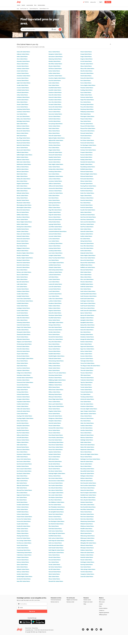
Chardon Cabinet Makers (23, 329)
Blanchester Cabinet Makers (23, 202)
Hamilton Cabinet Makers (55, 109)
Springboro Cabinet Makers (86, 317)
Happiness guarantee (104, 612)
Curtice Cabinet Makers (22, 413)
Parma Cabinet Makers (85, 83)
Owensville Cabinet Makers (86, 73)
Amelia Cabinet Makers (22, 71)
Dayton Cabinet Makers (22, 428)
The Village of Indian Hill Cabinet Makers (90, 365)
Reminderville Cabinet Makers (87, 162)
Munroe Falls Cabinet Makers (56, 449)
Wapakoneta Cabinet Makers (87, 449)
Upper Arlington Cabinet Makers (88, 411)
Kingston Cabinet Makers (55, 212)
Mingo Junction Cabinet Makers (56, 406)
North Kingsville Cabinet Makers (56, 540)
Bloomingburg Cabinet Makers (24, 205)
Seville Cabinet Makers (85, 250)
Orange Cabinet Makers (86, 54)
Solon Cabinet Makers (85, 289)
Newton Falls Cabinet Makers (56, 514)
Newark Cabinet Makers (54, 468)
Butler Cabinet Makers (22, 279)
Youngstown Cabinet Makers (87, 574)
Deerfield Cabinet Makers (23, 430)
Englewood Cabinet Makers (23, 495)
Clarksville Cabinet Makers (23, 351)
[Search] (60, 29)
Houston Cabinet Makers (54, 162)
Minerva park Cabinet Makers (56, 404)
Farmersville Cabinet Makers (24, 521)
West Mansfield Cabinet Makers (88, 507)
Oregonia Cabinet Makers (86, 59)
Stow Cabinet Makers (85, 332)
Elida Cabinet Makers (22, 488)
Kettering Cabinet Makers (55, 202)
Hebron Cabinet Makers (54, 131)
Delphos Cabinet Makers (22, 442)
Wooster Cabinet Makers (86, 559)
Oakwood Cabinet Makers (55, 571)
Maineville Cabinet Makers (55, 313)
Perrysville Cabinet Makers (86, 107)
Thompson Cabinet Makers (86, 368)
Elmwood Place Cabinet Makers (24, 490)
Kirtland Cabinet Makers (54, 222)
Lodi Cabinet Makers (53, 277)
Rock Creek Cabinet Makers (87, 188)
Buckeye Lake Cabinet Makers (24, 272)
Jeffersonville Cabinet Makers (56, 186)
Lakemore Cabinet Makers (55, 229)
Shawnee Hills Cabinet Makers (87, 262)
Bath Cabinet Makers (22, 135)
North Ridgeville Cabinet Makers (56, 550)
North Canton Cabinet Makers (56, 531)
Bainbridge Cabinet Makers (23, 121)
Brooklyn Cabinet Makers (23, 255)
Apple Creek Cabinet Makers (23, 83)
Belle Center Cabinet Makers (23, 162)
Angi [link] (18, 8)
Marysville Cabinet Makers (55, 341)
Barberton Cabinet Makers (23, 128)
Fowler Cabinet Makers (22, 545)
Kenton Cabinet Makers (54, 200)
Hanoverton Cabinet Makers (55, 114)
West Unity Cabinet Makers (86, 519)
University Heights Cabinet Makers (88, 408)
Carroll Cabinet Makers (22, 313)
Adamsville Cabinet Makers (23, 51)
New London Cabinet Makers (55, 495)
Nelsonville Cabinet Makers (55, 461)
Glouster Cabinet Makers (54, 66)
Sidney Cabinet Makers (85, 277)
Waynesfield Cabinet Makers (87, 471)
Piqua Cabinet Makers (85, 121)
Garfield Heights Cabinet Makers (24, 576)
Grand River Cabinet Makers (55, 75)
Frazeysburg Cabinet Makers (24, 550)
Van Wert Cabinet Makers (86, 428)
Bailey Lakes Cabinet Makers (24, 119)
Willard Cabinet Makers (86, 533)
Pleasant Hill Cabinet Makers (87, 126)
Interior (18, 5)
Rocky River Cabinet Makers (87, 193)
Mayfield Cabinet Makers (54, 353)
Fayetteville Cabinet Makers (23, 526)
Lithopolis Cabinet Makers (55, 267)
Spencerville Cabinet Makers (87, 315)
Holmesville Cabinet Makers (55, 152)
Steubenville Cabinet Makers (87, 327)
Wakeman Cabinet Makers (86, 437)
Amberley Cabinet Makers (23, 68)
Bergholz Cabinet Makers (23, 183)
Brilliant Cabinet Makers (22, 250)
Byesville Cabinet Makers (23, 281)
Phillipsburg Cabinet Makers (87, 111)
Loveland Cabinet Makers (55, 289)
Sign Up (108, 2)
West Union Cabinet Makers (87, 516)
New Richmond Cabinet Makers (56, 509)
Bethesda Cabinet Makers (23, 193)
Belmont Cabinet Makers (23, 171)
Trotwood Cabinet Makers (86, 392)
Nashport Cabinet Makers (55, 454)
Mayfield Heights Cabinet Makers (56, 356)
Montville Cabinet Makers (55, 423)
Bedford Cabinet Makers (22, 152)
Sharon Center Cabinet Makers (87, 258)
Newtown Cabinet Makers (55, 516)
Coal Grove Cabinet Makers (23, 368)
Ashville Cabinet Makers (22, 99)
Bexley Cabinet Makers (22, 198)
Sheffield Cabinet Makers (86, 265)
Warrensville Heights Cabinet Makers (89, 454)
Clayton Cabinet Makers (22, 353)
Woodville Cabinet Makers (86, 557)
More (35, 5)
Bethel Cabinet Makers (22, 190)
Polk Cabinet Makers (85, 138)
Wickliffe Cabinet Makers (86, 528)
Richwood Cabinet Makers (86, 176)
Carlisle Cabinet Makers (22, 310)
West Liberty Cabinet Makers (87, 504)
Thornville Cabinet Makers (86, 370)
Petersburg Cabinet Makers (86, 109)
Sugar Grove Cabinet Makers (87, 349)
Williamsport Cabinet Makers (87, 538)
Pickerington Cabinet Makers (87, 116)
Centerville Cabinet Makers (23, 325)
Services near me (55, 602)
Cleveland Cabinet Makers (23, 356)
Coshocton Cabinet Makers (23, 397)
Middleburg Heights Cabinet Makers (57, 380)
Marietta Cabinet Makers (54, 332)
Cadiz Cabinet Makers (22, 284)
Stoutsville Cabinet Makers (86, 329)
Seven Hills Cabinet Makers (87, 246)
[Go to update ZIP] (52, 29)
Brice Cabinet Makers (22, 246)
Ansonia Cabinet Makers (22, 78)
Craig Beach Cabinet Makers (23, 401)
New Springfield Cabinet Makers (56, 512)
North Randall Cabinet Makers (56, 547)
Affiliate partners (103, 614)
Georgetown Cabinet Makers (55, 54)
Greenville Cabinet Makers (55, 95)
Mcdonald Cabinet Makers (55, 358)
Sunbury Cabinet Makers (86, 353)
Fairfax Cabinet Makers (22, 509)
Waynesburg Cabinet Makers (87, 468)
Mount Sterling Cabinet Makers (56, 442)
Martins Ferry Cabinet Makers (56, 339)
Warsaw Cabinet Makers (86, 456)
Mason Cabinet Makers (54, 344)
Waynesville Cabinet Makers (87, 473)
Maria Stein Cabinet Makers (55, 327)
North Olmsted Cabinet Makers (56, 545)
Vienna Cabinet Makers (85, 432)
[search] (60, 29)
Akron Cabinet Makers (22, 59)
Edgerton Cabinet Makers (23, 478)
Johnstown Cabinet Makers (55, 190)
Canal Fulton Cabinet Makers (24, 298)
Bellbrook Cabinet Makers (23, 159)
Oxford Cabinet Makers (85, 75)
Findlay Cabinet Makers (22, 531)
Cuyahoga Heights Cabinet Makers (25, 418)
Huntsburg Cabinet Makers (55, 171)
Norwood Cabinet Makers (55, 559)
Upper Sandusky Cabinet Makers (88, 413)
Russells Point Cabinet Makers (87, 210)
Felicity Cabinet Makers (22, 528)
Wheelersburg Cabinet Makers (87, 521)
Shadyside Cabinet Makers (86, 253)
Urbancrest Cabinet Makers (87, 418)
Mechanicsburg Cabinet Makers (56, 361)
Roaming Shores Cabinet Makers (88, 186)
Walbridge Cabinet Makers (86, 440)
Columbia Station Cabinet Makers (25, 377)
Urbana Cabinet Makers (86, 416)
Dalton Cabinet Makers (22, 420)
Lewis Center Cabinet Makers (55, 253)
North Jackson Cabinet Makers (56, 538)
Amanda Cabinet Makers (23, 66)
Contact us (101, 610)
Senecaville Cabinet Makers (87, 243)
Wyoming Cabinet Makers (86, 564)
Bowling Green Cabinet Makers (24, 226)
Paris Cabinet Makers (85, 80)
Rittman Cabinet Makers (86, 181)
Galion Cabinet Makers (22, 567)
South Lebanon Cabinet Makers (87, 303)
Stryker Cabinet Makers (86, 344)
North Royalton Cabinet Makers (56, 552)
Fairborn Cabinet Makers (23, 507)
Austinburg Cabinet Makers (23, 109)
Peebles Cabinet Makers (86, 95)
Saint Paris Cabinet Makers (86, 226)
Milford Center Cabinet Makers (56, 389)
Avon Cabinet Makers (22, 114)
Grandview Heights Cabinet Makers (57, 78)
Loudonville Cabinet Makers (55, 284)
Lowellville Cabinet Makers (55, 293)
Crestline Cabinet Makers (23, 404)
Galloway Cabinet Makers (23, 571)
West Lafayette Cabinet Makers (88, 500)
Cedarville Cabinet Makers (23, 317)
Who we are (101, 602)
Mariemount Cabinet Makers (55, 329)
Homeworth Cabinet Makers (55, 154)
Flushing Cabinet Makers (23, 535)
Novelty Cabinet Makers (54, 564)
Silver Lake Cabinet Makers (87, 279)
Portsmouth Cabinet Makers (87, 143)
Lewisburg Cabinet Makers (55, 250)
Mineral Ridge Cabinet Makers (56, 399)
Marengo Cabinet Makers (55, 325)
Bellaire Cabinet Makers (22, 157)
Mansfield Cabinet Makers (55, 317)
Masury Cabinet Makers (54, 349)
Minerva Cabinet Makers (54, 401)
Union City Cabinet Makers (86, 404)
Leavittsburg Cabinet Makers (55, 243)
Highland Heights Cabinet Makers (57, 138)
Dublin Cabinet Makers (22, 456)
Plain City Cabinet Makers (86, 123)
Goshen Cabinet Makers (54, 71)
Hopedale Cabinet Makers (55, 157)
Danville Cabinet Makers (23, 423)
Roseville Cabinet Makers (86, 200)
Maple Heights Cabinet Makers (56, 322)
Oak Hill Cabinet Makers (54, 569)
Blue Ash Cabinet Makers (23, 212)
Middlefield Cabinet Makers (55, 382)
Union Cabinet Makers (85, 401)
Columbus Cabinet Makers (23, 380)
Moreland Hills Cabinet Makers (56, 428)
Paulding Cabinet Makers (86, 90)
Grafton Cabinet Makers (54, 73)
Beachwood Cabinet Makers (23, 143)
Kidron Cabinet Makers (54, 205)
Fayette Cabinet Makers (22, 524)
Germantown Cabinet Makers (56, 56)
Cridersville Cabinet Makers (23, 408)
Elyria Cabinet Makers (22, 492)
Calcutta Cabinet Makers (23, 289)
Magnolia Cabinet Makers (55, 310)
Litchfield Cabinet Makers (55, 265)
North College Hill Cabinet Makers (57, 533)
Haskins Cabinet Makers (54, 126)
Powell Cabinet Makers (85, 147)
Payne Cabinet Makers (85, 92)
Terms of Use (28, 628)
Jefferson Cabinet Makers (55, 183)
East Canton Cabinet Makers (23, 461)
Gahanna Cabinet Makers (23, 562)
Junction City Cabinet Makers (56, 193)
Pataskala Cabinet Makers (86, 87)
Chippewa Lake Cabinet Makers (24, 341)
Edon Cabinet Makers (22, 483)
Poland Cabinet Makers (86, 135)
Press (100, 606)
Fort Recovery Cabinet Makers (24, 543)
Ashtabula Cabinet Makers (23, 97)
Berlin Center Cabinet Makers (24, 188)
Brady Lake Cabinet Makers (23, 234)
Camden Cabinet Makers (22, 293)
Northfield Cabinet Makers (55, 535)
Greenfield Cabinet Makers (55, 87)
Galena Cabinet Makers (22, 564)
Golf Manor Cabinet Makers (55, 68)
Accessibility (29, 630)
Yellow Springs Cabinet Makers (87, 569)
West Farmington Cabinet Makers (88, 492)
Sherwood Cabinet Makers (86, 270)
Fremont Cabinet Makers (23, 559)
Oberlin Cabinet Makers (54, 574)
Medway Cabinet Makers (54, 365)
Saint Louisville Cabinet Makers (88, 222)
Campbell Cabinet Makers (23, 296)
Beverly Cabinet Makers (22, 195)
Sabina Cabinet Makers (85, 212)
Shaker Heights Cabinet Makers (87, 255)
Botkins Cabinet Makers (22, 224)
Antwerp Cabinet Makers (23, 80)
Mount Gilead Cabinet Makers (56, 435)
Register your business (72, 599)
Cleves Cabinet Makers (22, 361)
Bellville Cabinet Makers (22, 169)
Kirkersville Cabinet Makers (55, 219)
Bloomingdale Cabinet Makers (24, 207)
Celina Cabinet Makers (22, 320)
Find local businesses (56, 599)
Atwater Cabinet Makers (22, 104)
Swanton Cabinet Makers (86, 356)
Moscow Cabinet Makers (54, 432)
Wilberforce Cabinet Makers (87, 531)
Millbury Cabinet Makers (54, 392)
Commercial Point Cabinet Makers (25, 382)
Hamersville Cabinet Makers (55, 107)
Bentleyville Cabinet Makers (23, 178)
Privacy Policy (35, 628)
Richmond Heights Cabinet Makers (88, 174)
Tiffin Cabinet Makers (85, 375)
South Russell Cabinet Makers (87, 305)
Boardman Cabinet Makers (23, 217)
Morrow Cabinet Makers (54, 430)
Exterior (23, 5)
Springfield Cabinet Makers (86, 322)
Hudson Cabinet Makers (54, 166)
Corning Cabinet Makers (22, 392)
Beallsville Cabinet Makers (23, 145)
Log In (100, 2)
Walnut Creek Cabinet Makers (87, 444)
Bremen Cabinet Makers (22, 241)
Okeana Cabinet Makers (54, 579)
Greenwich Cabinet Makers (55, 97)
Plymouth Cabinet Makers (86, 133)
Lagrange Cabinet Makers (55, 224)
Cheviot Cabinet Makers (22, 337)
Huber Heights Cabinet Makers (56, 164)
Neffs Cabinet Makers (54, 459)
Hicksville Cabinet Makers (55, 135)
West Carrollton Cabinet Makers (88, 485)
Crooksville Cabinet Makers (23, 411)
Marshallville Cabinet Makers (56, 337)
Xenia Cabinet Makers (85, 567)
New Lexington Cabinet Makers (56, 492)
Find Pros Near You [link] (24, 8)
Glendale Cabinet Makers (55, 61)
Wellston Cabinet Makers (86, 478)
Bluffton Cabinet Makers (22, 214)
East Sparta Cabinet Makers (23, 473)
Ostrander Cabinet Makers (86, 63)
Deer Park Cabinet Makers (23, 432)
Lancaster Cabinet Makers (55, 236)
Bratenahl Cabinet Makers (23, 236)
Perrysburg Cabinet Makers (87, 104)
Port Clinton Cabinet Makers (87, 140)
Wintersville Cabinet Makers (87, 552)
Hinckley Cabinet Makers (55, 145)
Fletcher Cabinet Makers (22, 533)
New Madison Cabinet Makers (56, 497)
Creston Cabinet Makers (22, 406)
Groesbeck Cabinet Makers (55, 99)
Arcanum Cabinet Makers (23, 87)
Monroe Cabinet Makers (54, 413)
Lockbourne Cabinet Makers (55, 272)
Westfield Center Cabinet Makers (88, 495)
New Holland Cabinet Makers (55, 488)
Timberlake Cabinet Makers (87, 380)
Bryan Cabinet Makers (22, 270)
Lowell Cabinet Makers (54, 291)
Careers (101, 604)
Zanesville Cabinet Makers (86, 576)
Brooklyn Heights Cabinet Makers (25, 258)
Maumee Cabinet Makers (54, 351)
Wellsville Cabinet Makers (86, 480)
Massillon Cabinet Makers (55, 346)
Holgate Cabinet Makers (54, 150)
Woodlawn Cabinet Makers (86, 555)
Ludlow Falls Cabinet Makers (56, 298)
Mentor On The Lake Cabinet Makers (57, 373)
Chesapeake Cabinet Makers (23, 332)
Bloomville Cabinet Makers (23, 210)
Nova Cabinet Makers (54, 562)
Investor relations (103, 608)
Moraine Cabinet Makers (54, 425)
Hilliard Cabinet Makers (54, 143)
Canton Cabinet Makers (22, 305)
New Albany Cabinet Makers (55, 466)
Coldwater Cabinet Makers (23, 370)
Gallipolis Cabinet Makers (23, 569)
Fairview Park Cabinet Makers (24, 519)
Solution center (87, 599)
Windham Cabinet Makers (86, 550)
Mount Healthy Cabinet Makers (56, 437)
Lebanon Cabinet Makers (54, 246)
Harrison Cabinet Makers (54, 116)
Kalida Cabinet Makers (54, 195)
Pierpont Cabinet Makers (86, 119)
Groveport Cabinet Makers (55, 104)
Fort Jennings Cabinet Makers (24, 540)
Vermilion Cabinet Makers (86, 430)
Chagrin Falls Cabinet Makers (24, 327)
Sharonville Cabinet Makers (87, 260)
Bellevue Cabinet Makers (23, 166)
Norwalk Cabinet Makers (54, 557)
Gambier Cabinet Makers (23, 574)
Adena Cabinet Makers (22, 56)
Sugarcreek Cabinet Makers (87, 346)
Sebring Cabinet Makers (86, 241)
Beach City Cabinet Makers (23, 140)
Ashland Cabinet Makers (23, 92)
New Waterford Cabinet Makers (56, 524)
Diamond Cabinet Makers (23, 447)
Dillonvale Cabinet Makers (23, 449)
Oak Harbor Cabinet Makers (55, 567)
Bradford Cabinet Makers (23, 229)
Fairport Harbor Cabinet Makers (24, 516)
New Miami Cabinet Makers (55, 500)
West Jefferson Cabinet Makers (87, 497)
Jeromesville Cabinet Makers (56, 188)
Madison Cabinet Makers (54, 308)
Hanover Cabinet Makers (54, 111)
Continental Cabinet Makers (23, 387)
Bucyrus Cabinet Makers (22, 274)
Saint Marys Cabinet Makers (87, 224)
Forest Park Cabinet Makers (23, 538)
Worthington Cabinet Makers (87, 562)
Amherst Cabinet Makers (23, 73)
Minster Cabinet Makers (54, 408)
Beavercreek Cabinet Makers (23, 150)
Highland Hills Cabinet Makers (56, 140)
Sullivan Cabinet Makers (86, 351)
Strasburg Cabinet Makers (86, 334)
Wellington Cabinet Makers (86, 476)
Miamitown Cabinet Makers (55, 377)
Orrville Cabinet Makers (86, 61)
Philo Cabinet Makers (85, 114)
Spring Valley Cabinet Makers (87, 325)
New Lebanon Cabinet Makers (56, 490)
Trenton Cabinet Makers (86, 389)
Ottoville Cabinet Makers (86, 71)
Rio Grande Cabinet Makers (87, 178)
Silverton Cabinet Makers (86, 281)
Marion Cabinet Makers (54, 334)
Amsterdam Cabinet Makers (23, 75)
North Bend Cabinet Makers (55, 528)
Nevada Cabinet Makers (54, 464)
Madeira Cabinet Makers (54, 305)
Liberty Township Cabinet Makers (57, 258)
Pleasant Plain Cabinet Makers (87, 128)
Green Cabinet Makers (54, 85)
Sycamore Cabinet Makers (86, 358)
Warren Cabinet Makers (86, 452)
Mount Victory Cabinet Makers (56, 447)
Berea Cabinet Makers (22, 181)
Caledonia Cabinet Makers (23, 291)
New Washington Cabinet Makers (56, 521)
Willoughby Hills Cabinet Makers (88, 543)
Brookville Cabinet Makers (23, 265)
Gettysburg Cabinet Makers (55, 59)
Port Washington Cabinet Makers (88, 145)
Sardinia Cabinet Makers (86, 236)
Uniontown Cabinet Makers (86, 406)
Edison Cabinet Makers (22, 480)
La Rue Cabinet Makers (54, 238)
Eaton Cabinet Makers (22, 476)
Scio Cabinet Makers (85, 238)
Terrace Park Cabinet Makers (87, 363)
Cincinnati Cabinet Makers (23, 346)
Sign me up (32, 611)
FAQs (85, 604)
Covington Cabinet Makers (23, 399)
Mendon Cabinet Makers (54, 368)
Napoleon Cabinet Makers (55, 452)
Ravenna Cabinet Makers (86, 154)
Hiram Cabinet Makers (54, 147)
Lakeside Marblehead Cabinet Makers (58, 231)
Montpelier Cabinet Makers (55, 420)
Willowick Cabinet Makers (86, 545)
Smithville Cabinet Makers (86, 286)
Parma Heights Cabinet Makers (87, 85)
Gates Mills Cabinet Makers (23, 581)
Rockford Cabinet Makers (86, 190)
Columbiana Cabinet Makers (23, 375)
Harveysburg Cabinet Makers (56, 123)
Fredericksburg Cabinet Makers (24, 552)
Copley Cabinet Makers (22, 389)
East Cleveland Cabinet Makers (24, 464)
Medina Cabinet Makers (54, 363)
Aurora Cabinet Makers (22, 107)
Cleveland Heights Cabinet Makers (25, 358)
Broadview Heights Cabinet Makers (25, 253)
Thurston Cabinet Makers (86, 373)
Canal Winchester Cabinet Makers (25, 301)
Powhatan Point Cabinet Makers (88, 150)
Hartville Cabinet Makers (55, 121)
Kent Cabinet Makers (54, 198)
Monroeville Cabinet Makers (55, 416)
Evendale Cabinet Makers (23, 504)
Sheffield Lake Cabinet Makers (87, 267)
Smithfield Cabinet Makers (86, 284)
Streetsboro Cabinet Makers (87, 337)
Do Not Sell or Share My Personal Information (44, 630)
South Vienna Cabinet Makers (87, 308)
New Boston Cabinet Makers (55, 471)
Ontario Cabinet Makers (86, 51)
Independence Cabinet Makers (56, 176)
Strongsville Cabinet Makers (87, 339)
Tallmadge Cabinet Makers (86, 361)
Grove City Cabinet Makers (55, 102)
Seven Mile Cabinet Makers (86, 248)
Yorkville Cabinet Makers (86, 571)
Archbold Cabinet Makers (23, 90)
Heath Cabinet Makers (54, 128)
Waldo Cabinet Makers (85, 442)
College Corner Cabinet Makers (24, 373)
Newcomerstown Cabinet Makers (56, 480)
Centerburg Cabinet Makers (23, 322)
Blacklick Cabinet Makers (23, 200)
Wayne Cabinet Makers (85, 466)
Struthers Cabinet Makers (86, 341)
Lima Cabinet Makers (54, 260)
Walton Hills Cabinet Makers (87, 447)
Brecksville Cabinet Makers (23, 238)
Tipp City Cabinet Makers (86, 382)
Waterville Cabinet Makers (86, 461)
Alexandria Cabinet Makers (23, 61)
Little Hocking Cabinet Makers (56, 270)
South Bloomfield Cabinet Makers (88, 293)
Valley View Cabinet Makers (87, 423)
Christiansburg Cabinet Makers (24, 344)
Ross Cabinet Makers (85, 202)
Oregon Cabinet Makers (86, 56)
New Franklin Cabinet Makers (56, 485)
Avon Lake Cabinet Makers (23, 116)
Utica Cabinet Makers (85, 420)
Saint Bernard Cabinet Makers (87, 214)
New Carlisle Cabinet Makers (55, 478)
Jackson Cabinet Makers (54, 178)
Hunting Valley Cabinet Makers (56, 169)
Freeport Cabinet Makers (23, 557)
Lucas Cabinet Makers (54, 296)
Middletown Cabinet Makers (55, 385)
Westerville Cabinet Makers (87, 490)
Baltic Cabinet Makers (22, 123)
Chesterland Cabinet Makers (23, 334)
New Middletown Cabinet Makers (56, 502)
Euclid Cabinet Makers (22, 502)
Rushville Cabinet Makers (86, 207)
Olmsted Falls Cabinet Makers (56, 581)
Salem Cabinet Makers (85, 229)
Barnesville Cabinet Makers (23, 131)
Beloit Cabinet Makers (22, 174)
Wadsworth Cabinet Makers (87, 435)
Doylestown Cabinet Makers (23, 454)
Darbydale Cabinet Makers (23, 425)
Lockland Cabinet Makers (55, 274)
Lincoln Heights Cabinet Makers (56, 262)
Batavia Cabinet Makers (22, 133)
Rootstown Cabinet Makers (86, 198)
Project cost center (88, 602)
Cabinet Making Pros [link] (34, 8)
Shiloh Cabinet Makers (85, 272)
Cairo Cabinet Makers (22, 286)
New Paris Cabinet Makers (55, 504)
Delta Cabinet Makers (22, 444)
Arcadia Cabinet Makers (22, 85)
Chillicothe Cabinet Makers (23, 339)
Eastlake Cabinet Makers (23, 466)
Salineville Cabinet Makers (86, 231)
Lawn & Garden (29, 5)
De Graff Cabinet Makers (22, 437)
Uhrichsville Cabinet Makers (87, 399)
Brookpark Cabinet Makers (23, 260)
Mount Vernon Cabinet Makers (56, 444)
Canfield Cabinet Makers (22, 303)
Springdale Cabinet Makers (86, 320)
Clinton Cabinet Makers (22, 363)
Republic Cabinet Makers (86, 164)
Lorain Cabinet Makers (54, 281)
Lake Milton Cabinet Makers (55, 226)
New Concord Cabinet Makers (56, 483)
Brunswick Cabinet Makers (23, 267)
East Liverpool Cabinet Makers (24, 468)
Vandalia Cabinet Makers (86, 425)
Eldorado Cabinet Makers (23, 485)
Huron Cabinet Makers (54, 174)
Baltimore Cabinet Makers (23, 126)
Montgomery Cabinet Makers (55, 418)
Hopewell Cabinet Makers (55, 159)
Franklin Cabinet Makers (23, 547)
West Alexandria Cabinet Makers (88, 483)
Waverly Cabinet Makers (86, 464)
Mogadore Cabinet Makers (55, 411)
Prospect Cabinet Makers (86, 152)
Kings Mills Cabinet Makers (55, 210)
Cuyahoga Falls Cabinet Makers (24, 416)
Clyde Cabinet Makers (22, 365)
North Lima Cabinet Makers (55, 543)
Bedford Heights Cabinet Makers (24, 154)
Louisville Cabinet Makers (55, 286)
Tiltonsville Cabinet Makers (87, 377)
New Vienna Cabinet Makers (55, 519)
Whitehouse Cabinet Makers (87, 526)
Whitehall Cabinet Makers (86, 524)
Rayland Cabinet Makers (86, 157)
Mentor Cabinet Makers (54, 370)
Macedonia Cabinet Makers (55, 303)
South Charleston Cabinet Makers (88, 296)
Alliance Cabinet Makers (22, 63)
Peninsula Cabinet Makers (86, 97)
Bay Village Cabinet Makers (23, 138)
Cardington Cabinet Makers (23, 308)
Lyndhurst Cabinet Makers (55, 301)
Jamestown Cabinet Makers (55, 181)
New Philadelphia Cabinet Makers (57, 507)
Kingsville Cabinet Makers (55, 214)
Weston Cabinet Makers (86, 512)
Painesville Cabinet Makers (86, 78)
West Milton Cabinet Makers (87, 509)
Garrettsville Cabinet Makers (24, 579)
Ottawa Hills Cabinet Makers (87, 68)
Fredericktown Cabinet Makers (24, 555)
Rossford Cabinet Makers (86, 205)
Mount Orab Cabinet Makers (55, 440)
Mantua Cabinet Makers (54, 320)
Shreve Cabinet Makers (85, 274)
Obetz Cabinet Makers (54, 576)
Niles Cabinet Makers (54, 526)
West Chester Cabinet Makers (87, 488)
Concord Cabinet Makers (23, 385)
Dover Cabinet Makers (22, 452)
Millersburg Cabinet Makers (55, 394)
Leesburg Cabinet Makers (55, 248)
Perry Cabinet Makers (85, 102)
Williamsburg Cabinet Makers (87, 535)
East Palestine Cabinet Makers (24, 471)
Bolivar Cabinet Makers (22, 219)
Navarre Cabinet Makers (54, 456)
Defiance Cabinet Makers (23, 435)
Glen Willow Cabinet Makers (55, 63)
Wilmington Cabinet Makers (87, 547)
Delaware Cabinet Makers (23, 440)
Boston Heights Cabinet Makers (24, 222)
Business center (70, 602)
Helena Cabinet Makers (54, 133)
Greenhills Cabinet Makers (55, 90)
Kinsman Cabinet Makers (55, 217)
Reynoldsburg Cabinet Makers (87, 166)
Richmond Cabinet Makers (86, 171)
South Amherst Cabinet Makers (87, 291)
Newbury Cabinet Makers (55, 476)
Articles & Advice (41, 5)
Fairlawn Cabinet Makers (23, 514)
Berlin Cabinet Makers (22, 186)
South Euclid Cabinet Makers (87, 298)
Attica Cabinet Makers (22, 102)
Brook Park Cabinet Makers (23, 262)
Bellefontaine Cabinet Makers (24, 164)
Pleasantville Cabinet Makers (87, 131)
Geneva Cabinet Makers (54, 51)
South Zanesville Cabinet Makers (88, 310)
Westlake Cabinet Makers (86, 502)
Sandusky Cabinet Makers (86, 234)
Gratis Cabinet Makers (54, 83)
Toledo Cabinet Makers (85, 385)
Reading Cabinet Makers (86, 159)
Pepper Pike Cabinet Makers (87, 99)
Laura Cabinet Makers (54, 241)
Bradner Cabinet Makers (22, 231)
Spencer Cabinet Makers (86, 313)
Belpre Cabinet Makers (22, 176)
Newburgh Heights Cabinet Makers (57, 473)
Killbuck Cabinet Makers (54, 207)
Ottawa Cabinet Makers (86, 66)
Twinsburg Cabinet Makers (86, 397)
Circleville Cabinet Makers (23, 349)
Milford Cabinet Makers (54, 387)
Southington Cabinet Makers (87, 301)
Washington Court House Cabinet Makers (90, 459)
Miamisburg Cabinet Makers (55, 375)
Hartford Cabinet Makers (54, 119)
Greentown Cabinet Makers (55, 92)
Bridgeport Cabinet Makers (23, 248)
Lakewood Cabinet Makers (55, 234)
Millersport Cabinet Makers (55, 397)
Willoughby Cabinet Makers (87, 540)
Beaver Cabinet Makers (22, 147)
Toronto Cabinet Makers (86, 387)
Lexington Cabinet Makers (55, 255)
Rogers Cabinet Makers (86, 195)
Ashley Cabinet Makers (22, 95)
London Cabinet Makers (54, 279)
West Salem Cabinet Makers (87, 514)
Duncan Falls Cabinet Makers (24, 459)
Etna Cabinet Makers (22, 500)
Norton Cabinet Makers (54, 555)
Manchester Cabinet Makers (55, 315)
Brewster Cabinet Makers (23, 243)
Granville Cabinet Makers (55, 80)
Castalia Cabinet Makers (23, 315)
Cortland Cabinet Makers (23, 394)
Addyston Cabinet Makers (23, 54)
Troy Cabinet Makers (85, 394)
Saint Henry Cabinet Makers (87, 219)
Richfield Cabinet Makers (86, 169)
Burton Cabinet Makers (22, 277)
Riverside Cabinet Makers (86, 183)
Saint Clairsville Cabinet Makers (88, 217)
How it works (102, 599)
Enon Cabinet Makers (22, 497)
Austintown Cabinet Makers (23, 111)
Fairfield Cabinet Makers (22, 512)
